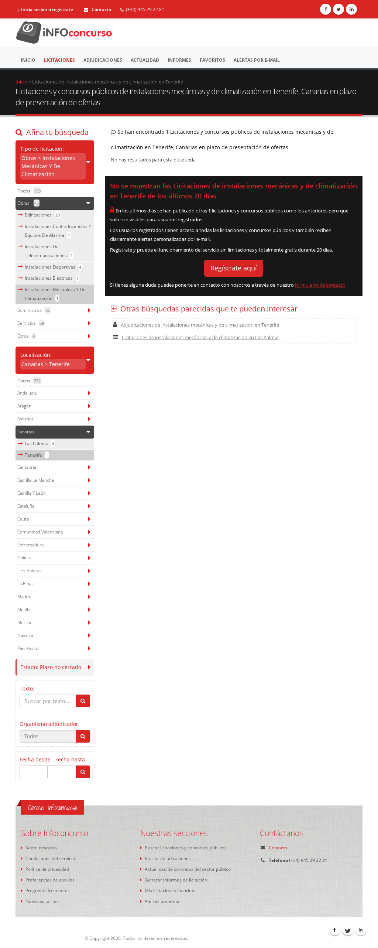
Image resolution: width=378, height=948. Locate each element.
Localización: (45, 359)
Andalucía (27, 393)
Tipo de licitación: (47, 161)
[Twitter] (338, 9)
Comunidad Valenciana (40, 532)
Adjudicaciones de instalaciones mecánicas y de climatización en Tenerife (200, 324)
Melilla (23, 609)
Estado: (50, 667)
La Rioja (24, 583)
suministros (33, 310)
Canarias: (26, 432)
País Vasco (27, 648)
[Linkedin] (351, 9)
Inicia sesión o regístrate (47, 9)
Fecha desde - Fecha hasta (52, 759)
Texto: (27, 688)
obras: (28, 203)
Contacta (100, 9)
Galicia (24, 558)
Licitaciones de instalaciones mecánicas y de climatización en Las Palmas (200, 337)
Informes (179, 60)
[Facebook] (325, 9)
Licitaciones (59, 60)
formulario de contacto (320, 285)
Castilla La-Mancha (35, 480)
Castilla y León (31, 493)
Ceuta (23, 519)
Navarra (25, 635)
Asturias (25, 419)
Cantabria (26, 467)
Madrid (24, 596)
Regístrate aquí (233, 267)
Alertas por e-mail (257, 60)
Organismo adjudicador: (50, 723)
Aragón (24, 406)
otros (26, 336)
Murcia (24, 622)
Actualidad (145, 60)
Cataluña (25, 506)
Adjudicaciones (102, 60)
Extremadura (30, 545)
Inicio (28, 60)
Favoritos (212, 60)
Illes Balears (29, 570)
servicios (30, 323)
